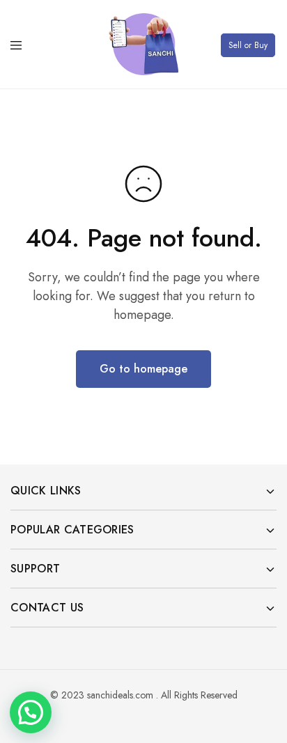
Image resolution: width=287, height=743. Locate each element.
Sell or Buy (247, 45)
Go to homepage (143, 369)
